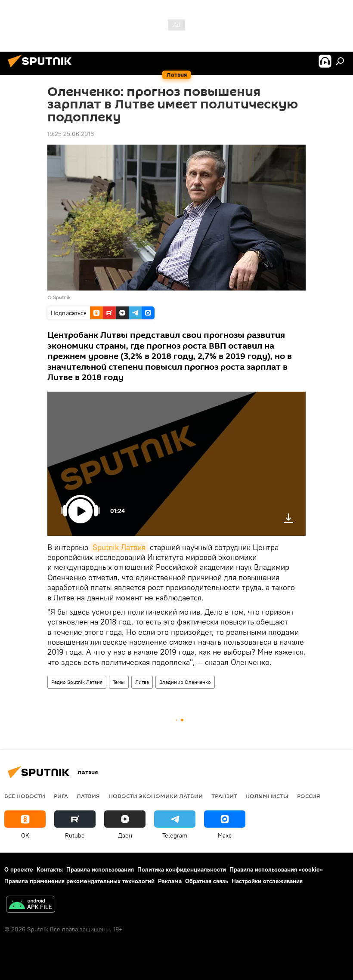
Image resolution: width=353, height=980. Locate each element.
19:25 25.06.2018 (70, 134)
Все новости (24, 796)
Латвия (88, 796)
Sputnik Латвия (119, 547)
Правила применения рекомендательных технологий (79, 881)
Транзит (224, 796)
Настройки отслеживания (267, 881)
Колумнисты (267, 796)
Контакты (50, 869)
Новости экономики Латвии (155, 796)
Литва (142, 682)
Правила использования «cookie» (276, 869)
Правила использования (100, 869)
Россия (308, 796)
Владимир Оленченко (185, 682)
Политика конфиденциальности (181, 869)
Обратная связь (206, 881)
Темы (119, 682)
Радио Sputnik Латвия (76, 682)
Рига (61, 796)
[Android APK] (30, 905)
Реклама (170, 881)
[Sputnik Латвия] (42, 68)
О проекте (18, 869)
